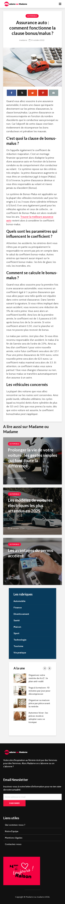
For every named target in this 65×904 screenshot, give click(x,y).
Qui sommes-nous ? (15, 824)
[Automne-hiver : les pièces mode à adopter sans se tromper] (20, 715)
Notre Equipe (11, 831)
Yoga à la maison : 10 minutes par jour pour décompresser (39, 690)
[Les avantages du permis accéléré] (32, 561)
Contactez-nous (13, 844)
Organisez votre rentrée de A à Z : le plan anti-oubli (38, 678)
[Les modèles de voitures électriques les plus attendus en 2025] (32, 510)
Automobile (32, 16)
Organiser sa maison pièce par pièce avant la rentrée (39, 703)
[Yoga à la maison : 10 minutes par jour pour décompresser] (20, 690)
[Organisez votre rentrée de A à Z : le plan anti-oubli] (20, 678)
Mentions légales (13, 837)
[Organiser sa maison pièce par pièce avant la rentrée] (20, 703)
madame (23, 40)
